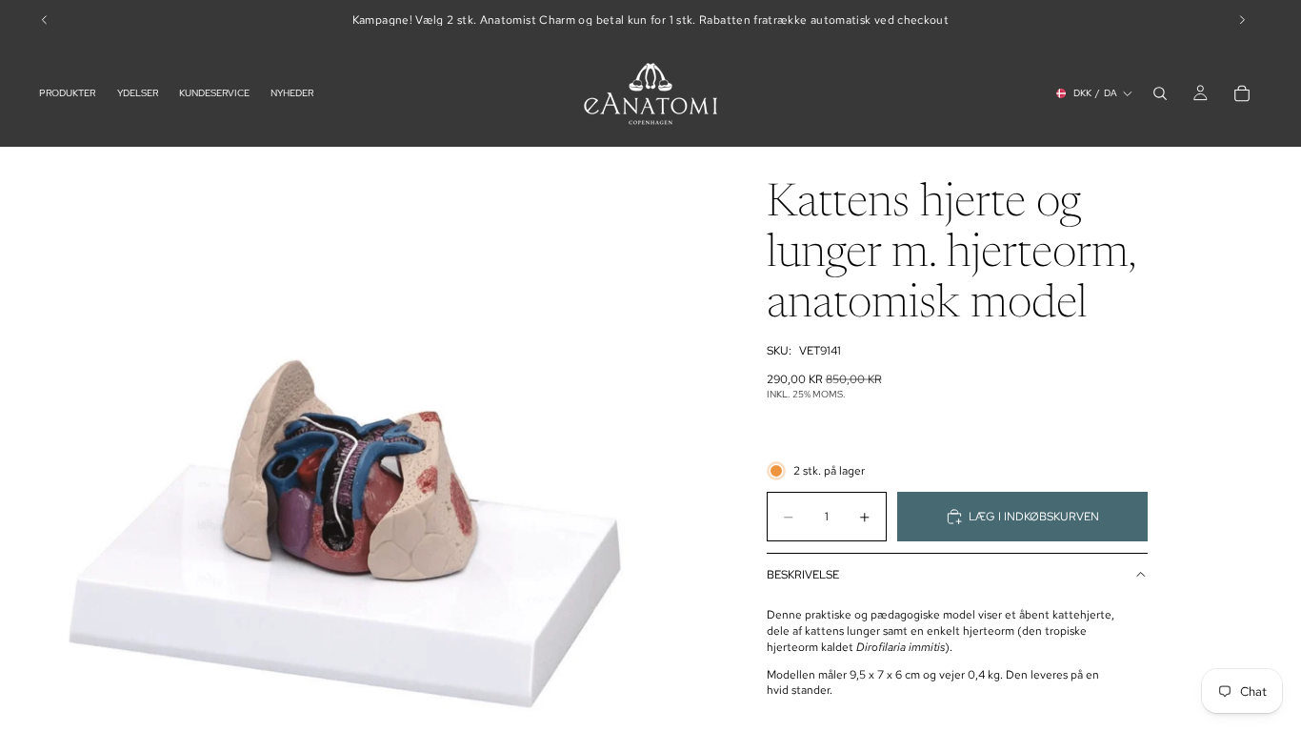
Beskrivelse (803, 574)
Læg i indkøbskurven (1034, 516)
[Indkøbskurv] (1242, 93)
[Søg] (1160, 93)
